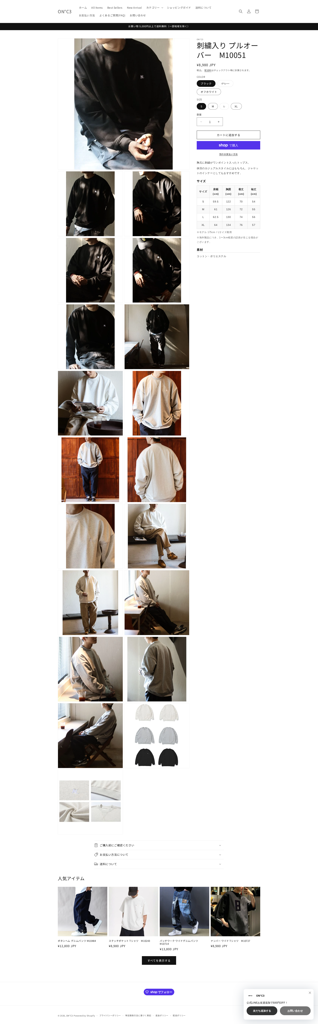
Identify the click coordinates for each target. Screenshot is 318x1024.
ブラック (206, 83)
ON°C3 (69, 1015)
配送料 (207, 70)
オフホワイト (209, 92)
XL (236, 106)
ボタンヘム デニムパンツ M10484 (77, 941)
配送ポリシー (179, 1015)
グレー (226, 84)
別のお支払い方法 (228, 154)
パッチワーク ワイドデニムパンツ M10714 (180, 942)
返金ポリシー (162, 1015)
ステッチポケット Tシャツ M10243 (129, 941)
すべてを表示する (159, 960)
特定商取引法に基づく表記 (138, 1015)
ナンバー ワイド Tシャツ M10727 (230, 941)
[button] (154, 7)
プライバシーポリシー (110, 1015)
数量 (199, 114)
